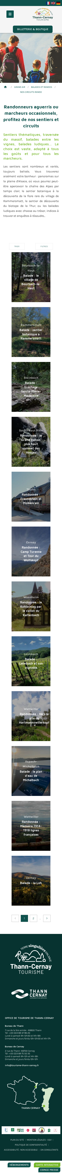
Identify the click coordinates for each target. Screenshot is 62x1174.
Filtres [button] (44, 246)
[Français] (48, 3)
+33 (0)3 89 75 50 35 (19, 1053)
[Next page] (47, 918)
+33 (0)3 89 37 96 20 (19, 1033)
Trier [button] (17, 246)
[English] (53, 3)
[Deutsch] (58, 3)
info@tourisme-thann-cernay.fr (22, 1065)
